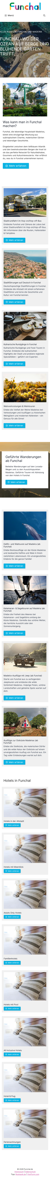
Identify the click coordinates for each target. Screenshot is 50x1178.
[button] (44, 15)
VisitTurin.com (33, 1174)
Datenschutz (30, 1172)
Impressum (19, 1172)
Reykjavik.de (21, 1174)
